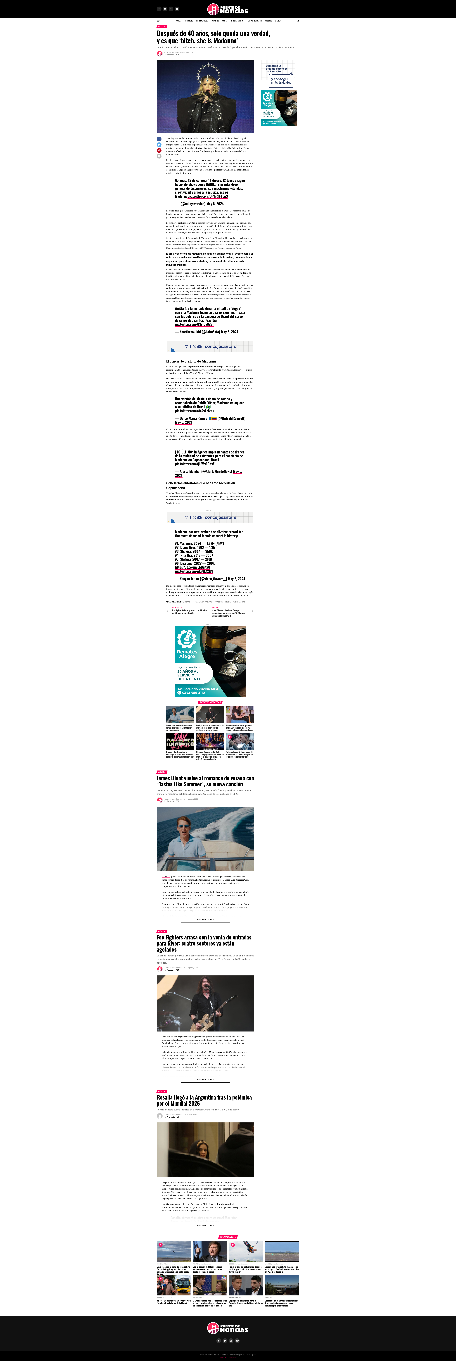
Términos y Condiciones (228, 1357)
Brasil (188, 602)
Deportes (215, 20)
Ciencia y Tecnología (254, 20)
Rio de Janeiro (239, 602)
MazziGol (268, 20)
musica (228, 602)
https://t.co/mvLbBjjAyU (192, 567)
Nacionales (189, 20)
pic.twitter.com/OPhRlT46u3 (208, 196)
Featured (209, 602)
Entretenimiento (237, 20)
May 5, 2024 (215, 203)
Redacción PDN (173, 55)
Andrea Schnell (173, 1117)
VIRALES (277, 20)
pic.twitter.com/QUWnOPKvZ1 (195, 463)
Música (224, 20)
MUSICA (166, 876)
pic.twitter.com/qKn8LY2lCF (194, 571)
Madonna (219, 602)
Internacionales (202, 20)
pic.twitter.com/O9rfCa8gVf (194, 324)
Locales (178, 20)
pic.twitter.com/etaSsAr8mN (194, 410)
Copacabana (198, 602)
